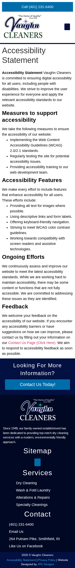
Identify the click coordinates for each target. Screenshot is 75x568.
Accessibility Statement (21, 560)
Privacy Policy (47, 560)
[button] (67, 27)
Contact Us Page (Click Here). (32, 343)
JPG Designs (46, 564)
